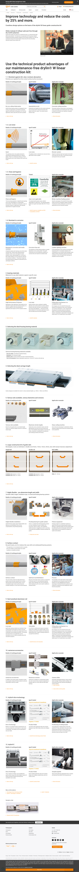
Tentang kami (8, 830)
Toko (6, 9)
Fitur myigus (31, 830)
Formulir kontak (56, 833)
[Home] (12, 6)
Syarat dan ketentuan (66, 855)
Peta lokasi (35, 855)
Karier (7, 831)
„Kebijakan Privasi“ (27, 863)
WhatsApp (55, 831)
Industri (30, 9)
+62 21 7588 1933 (56, 830)
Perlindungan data (41, 855)
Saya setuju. (39, 869)
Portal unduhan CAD (32, 834)
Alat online (31, 831)
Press (20, 855)
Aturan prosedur (55, 855)
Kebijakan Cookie (48, 855)
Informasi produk (22, 9)
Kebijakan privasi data (28, 867)
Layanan (36, 9)
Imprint (60, 855)
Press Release (8, 833)
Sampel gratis (31, 833)
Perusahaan (44, 9)
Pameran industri (9, 834)
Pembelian (31, 855)
